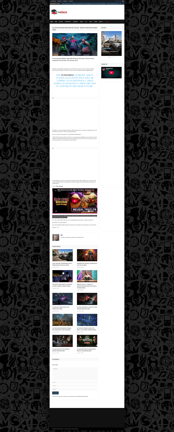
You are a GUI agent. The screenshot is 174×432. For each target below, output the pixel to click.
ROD (61, 235)
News (56, 21)
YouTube (71, 1)
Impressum (67, 428)
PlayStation (67, 21)
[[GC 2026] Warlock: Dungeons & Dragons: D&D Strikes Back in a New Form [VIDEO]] (62, 320)
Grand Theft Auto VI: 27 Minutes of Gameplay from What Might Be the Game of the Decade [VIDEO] (87, 286)
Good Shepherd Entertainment (74, 215)
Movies (100, 21)
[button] (109, 57)
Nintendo (75, 21)
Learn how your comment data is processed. (78, 396)
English (107, 21)
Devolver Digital (59, 215)
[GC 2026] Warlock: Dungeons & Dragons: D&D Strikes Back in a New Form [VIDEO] (61, 329)
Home (52, 21)
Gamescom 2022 (65, 215)
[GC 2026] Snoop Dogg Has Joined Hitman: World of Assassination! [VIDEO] (86, 350)
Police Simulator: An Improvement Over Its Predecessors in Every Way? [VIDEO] (62, 264)
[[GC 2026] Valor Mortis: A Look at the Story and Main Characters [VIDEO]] (87, 299)
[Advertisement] (98, 12)
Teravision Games (61, 217)
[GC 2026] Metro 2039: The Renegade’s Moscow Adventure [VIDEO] (61, 350)
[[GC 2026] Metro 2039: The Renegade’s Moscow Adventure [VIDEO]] (62, 341)
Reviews (61, 21)
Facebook (53, 1)
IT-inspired (67, 75)
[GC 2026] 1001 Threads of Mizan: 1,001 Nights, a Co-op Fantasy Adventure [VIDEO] (86, 329)
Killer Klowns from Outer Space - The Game (87, 215)
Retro (95, 21)
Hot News (103, 28)
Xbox (81, 21)
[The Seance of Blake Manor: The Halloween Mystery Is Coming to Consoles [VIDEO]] (62, 276)
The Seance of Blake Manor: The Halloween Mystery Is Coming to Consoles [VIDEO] (62, 285)
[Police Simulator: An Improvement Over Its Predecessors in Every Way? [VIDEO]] (62, 255)
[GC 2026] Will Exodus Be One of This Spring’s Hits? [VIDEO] (60, 308)
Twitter (59, 1)
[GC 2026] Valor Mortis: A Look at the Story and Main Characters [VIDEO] (87, 308)
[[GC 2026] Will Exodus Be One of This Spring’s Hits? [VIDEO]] (62, 299)
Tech (90, 21)
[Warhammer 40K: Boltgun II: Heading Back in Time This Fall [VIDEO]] (87, 255)
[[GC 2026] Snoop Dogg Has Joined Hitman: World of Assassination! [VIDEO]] (87, 341)
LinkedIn (65, 1)
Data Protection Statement (73, 428)
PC (86, 21)
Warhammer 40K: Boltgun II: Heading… (110, 51)
